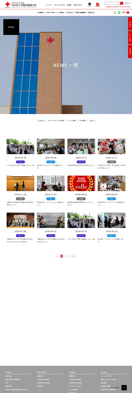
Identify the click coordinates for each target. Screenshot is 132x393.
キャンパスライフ (106, 376)
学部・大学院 (41, 372)
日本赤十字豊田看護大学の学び (16, 389)
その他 (91, 121)
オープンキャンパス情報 (56, 121)
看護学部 (40, 376)
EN (129, 3)
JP (126, 3)
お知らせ (41, 121)
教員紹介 (40, 386)
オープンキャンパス (75, 386)
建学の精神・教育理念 (12, 379)
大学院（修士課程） (43, 379)
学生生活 (104, 372)
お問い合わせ (77, 5)
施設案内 (104, 383)
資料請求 (130, 51)
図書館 (69, 5)
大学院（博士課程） (43, 383)
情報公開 (8, 386)
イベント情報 (71, 121)
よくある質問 (73, 389)
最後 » (74, 256)
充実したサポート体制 (108, 379)
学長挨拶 (8, 376)
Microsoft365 (59, 5)
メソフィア (49, 5)
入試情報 (130, 24)
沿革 (6, 383)
